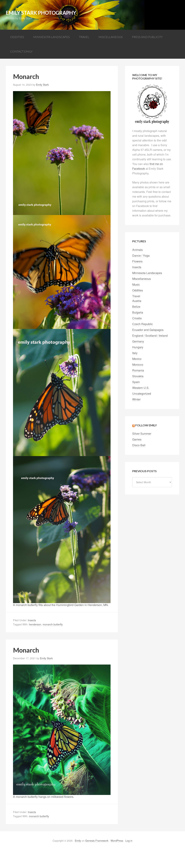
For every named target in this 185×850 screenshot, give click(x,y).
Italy (134, 353)
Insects (32, 620)
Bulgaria (137, 312)
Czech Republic (142, 324)
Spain (136, 382)
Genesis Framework (96, 840)
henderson (35, 624)
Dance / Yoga (141, 255)
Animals (137, 250)
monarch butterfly (53, 624)
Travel (136, 296)
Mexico (136, 359)
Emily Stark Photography (41, 13)
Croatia (137, 318)
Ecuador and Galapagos (148, 330)
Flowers (137, 261)
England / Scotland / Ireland (150, 335)
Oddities (137, 290)
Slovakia (137, 376)
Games (136, 439)
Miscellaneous (141, 279)
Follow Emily (146, 425)
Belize (136, 306)
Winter (136, 399)
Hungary (137, 347)
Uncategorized (141, 393)
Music (136, 284)
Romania (138, 370)
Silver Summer (141, 433)
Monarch (26, 76)
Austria (136, 301)
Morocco (137, 364)
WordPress (117, 840)
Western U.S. (140, 388)
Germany (138, 341)
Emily (78, 840)
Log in (128, 840)
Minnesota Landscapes (147, 273)
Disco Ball (138, 445)
